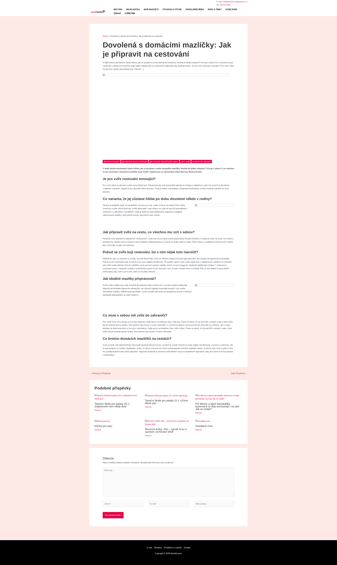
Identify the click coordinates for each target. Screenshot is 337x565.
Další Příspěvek (239, 373)
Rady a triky (215, 9)
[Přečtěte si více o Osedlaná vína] (202, 421)
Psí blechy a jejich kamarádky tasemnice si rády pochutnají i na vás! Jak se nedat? (217, 406)
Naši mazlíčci (151, 9)
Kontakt (187, 547)
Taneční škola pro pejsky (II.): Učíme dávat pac (166, 402)
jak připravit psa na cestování (134, 161)
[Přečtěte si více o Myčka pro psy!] (102, 421)
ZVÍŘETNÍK (130, 13)
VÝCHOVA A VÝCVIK (172, 9)
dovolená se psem (112, 161)
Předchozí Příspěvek (100, 373)
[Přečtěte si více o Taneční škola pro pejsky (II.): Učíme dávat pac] (166, 395)
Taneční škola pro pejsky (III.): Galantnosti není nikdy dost (112, 405)
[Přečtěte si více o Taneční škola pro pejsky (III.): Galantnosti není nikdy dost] (118, 397)
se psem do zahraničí (201, 161)
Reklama (158, 547)
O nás (149, 547)
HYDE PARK (231, 9)
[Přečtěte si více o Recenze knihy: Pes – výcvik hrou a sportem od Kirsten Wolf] (168, 422)
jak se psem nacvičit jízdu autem (164, 161)
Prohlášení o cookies (173, 547)
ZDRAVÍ (117, 13)
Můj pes (118, 9)
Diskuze (98, 410)
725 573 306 (225, 5)
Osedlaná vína (203, 426)
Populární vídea (195, 9)
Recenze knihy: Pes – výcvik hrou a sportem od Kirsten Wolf (166, 430)
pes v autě (185, 161)
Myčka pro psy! (103, 426)
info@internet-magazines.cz (234, 2)
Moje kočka (133, 9)
